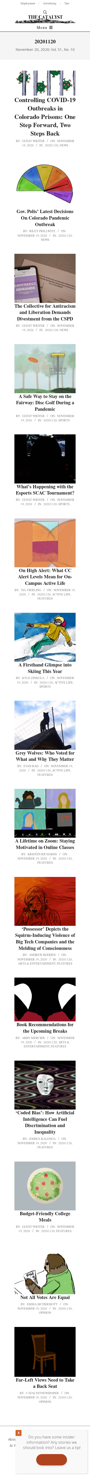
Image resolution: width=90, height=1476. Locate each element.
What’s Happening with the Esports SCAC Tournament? (45, 489)
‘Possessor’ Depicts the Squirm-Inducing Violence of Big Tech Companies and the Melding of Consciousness (45, 938)
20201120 (51, 145)
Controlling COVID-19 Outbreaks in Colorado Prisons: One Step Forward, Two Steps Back (45, 116)
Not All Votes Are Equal (45, 1297)
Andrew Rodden (42, 955)
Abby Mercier (33, 1038)
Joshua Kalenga (42, 1138)
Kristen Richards (42, 854)
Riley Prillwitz (42, 231)
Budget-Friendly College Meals (45, 1216)
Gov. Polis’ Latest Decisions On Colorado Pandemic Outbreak (45, 218)
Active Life (61, 594)
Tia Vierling (31, 590)
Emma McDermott (42, 1304)
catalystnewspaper (42, 1393)
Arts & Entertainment (36, 963)
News (64, 145)
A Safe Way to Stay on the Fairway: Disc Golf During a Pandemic (45, 402)
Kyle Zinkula (33, 678)
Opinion (45, 1312)
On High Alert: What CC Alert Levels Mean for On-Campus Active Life (45, 577)
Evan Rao (31, 766)
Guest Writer (33, 141)
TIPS (52, 1459)
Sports (64, 420)
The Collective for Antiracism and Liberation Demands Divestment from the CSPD (45, 312)
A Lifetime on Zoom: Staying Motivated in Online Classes (45, 844)
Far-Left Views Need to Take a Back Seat (45, 1383)
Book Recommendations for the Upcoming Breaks (45, 1027)
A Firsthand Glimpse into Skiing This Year (45, 668)
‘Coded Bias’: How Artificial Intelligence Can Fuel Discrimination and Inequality (45, 1122)
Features (45, 598)
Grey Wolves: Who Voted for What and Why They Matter (45, 756)
